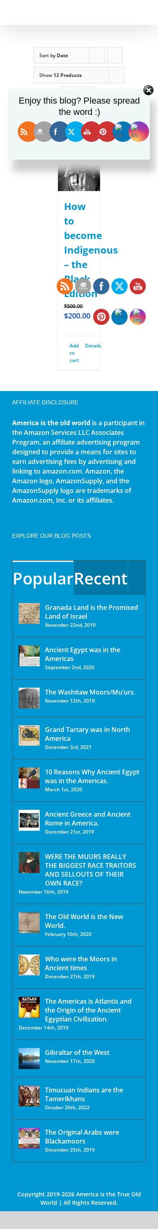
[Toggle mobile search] (128, 12)
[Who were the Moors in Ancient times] (29, 965)
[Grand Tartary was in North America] (29, 735)
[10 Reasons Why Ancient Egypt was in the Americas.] (29, 777)
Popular (43, 578)
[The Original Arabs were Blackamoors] (29, 1138)
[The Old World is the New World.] (29, 922)
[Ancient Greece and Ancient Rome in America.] (29, 820)
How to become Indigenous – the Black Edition (91, 250)
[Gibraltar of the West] (29, 1058)
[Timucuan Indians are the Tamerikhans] (29, 1096)
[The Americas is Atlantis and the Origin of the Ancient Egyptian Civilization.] (29, 1007)
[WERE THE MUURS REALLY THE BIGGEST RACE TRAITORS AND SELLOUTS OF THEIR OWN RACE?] (29, 862)
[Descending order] (115, 55)
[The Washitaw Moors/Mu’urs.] (29, 698)
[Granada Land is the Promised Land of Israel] (29, 613)
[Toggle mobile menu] (142, 12)
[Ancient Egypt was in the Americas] (29, 655)
